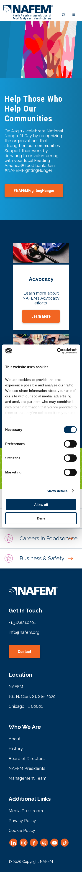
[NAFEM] (28, 19)
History (16, 748)
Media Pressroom (26, 810)
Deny (41, 518)
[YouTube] (54, 843)
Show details (57, 491)
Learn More (41, 316)
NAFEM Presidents (27, 768)
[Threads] (44, 843)
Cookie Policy (22, 830)
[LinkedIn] (13, 843)
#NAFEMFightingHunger (34, 190)
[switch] (70, 444)
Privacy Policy (22, 820)
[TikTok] (65, 843)
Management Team (27, 778)
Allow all (41, 505)
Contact (24, 651)
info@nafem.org (24, 632)
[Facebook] (34, 843)
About (14, 738)
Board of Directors (27, 758)
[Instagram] (24, 843)
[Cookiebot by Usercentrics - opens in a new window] (58, 351)
